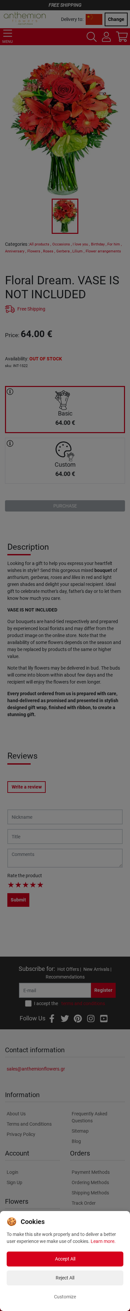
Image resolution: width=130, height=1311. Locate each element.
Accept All (65, 1259)
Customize (65, 1296)
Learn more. (103, 1241)
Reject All (65, 1277)
